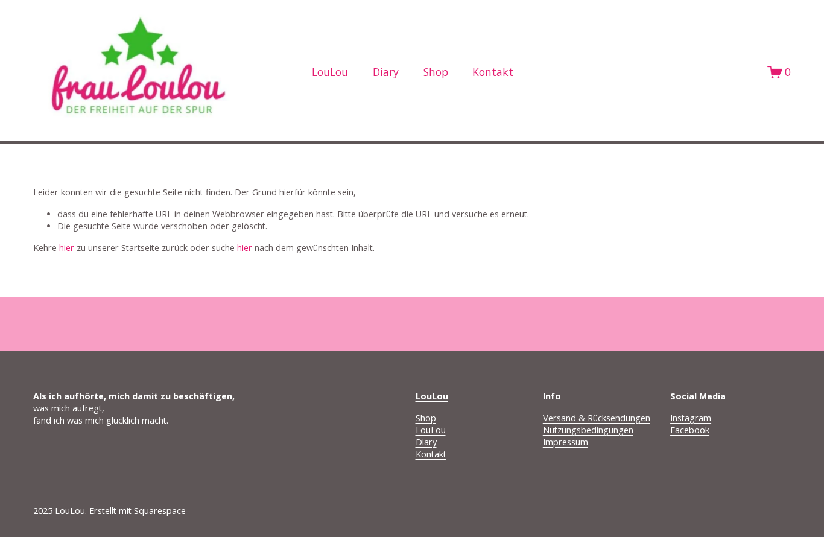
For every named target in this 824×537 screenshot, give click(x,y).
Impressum (565, 442)
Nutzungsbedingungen (588, 430)
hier (66, 247)
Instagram (690, 418)
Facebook (689, 430)
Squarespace (160, 510)
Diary (386, 72)
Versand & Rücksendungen (596, 418)
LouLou (431, 430)
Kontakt (492, 72)
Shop (435, 72)
